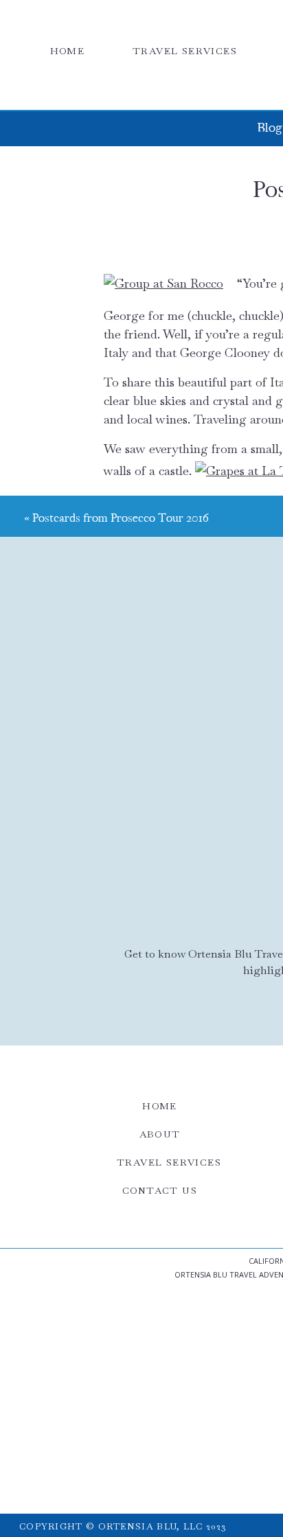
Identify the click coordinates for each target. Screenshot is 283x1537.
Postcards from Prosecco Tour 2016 (120, 518)
